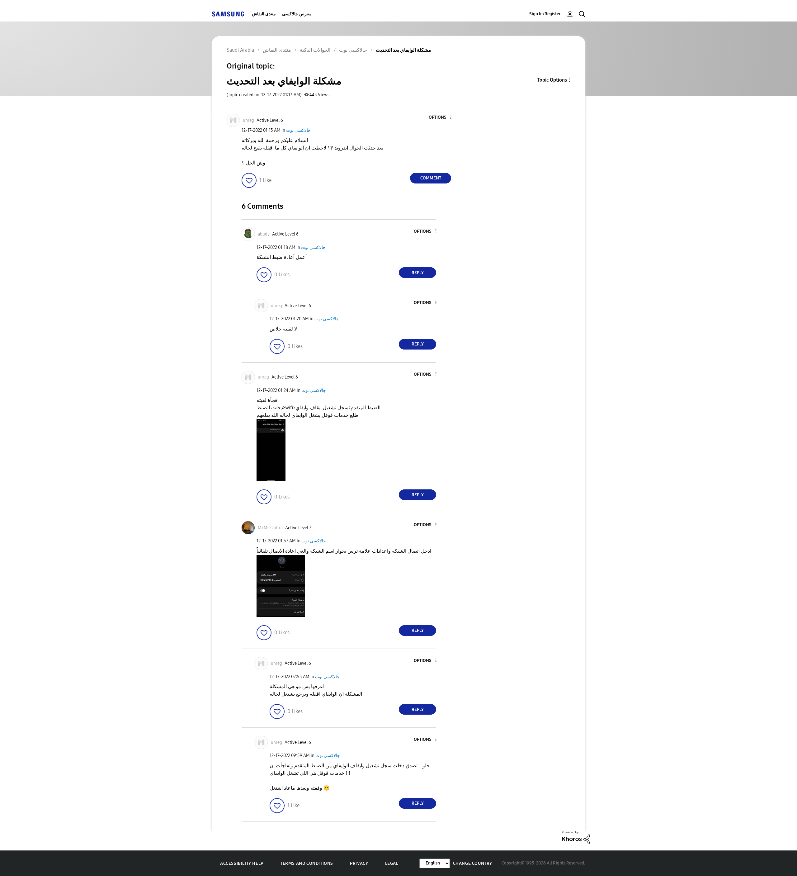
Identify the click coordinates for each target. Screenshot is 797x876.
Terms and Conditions (306, 863)
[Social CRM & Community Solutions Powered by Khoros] (576, 837)
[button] (440, 118)
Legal (391, 863)
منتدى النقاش (264, 14)
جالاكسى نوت (298, 130)
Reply (418, 272)
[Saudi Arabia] (228, 14)
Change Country (472, 863)
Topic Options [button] (552, 80)
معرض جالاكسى (297, 14)
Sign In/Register (545, 14)
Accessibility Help (241, 863)
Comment (430, 178)
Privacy (359, 863)
